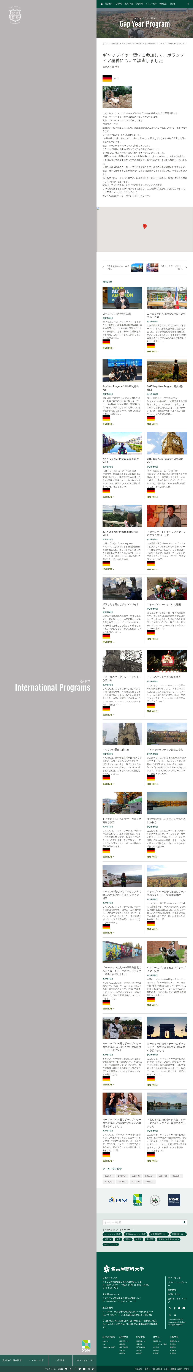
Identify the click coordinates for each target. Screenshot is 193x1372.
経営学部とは (123, 1341)
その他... (172, 4)
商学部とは (157, 1341)
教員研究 (129, 4)
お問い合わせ (174, 1294)
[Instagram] (88, 1369)
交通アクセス (50, 1369)
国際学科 (173, 1347)
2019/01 (109, 1181)
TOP (106, 44)
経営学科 (122, 1344)
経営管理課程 (109, 1337)
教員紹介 (122, 1353)
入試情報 (60, 1360)
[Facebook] (75, 1369)
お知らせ (122, 1350)
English (60, 1369)
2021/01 (163, 1176)
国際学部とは (174, 1341)
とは (105, 1341)
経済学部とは (140, 1341)
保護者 (173, 1369)
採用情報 (172, 1290)
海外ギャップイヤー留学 (132, 44)
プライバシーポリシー (177, 1284)
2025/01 (109, 1176)
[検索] (184, 1222)
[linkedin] (93, 1369)
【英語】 (109, 1347)
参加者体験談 (150, 44)
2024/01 (122, 1176)
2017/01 (136, 1181)
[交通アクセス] (66, 1369)
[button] (145, 226)
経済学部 (140, 1337)
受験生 (147, 1369)
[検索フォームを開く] (188, 3)
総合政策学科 (140, 1347)
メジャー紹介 (151, 4)
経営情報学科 (123, 1347)
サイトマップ (174, 1278)
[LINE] (79, 1369)
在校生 (180, 1369)
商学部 (156, 1337)
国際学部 (174, 1337)
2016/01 (149, 1181)
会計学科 (156, 1347)
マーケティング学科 (160, 1344)
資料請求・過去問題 (12, 1360)
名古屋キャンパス (111, 1294)
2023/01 (136, 1176)
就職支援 (163, 4)
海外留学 (115, 44)
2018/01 (122, 1181)
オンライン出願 (36, 1360)
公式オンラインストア (177, 1300)
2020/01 (176, 1176)
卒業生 (187, 1369)
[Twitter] (70, 1369)
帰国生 (166, 1369)
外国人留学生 (157, 1369)
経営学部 (123, 1337)
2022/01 (149, 1176)
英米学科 (173, 1344)
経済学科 (139, 1344)
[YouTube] (84, 1369)
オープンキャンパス (84, 1360)
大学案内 (108, 4)
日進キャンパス (110, 1278)
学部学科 (139, 4)
